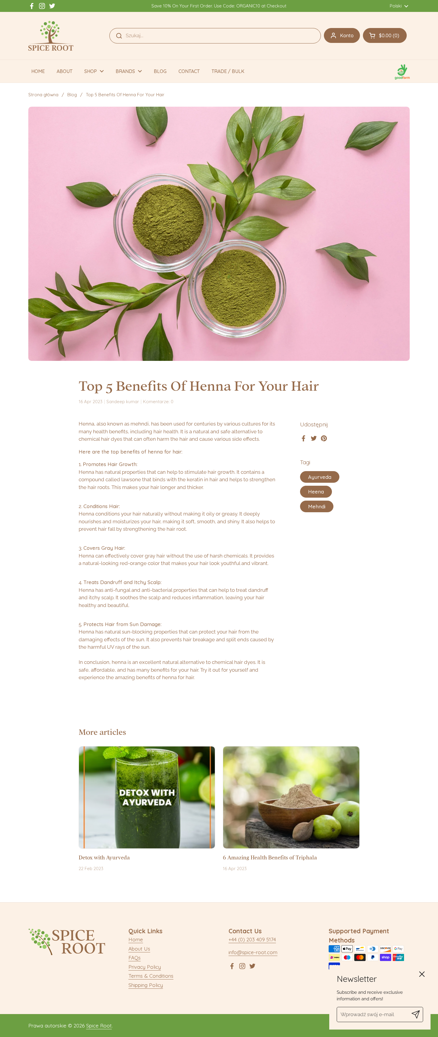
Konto (347, 35)
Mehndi (316, 506)
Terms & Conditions (150, 976)
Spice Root (99, 1025)
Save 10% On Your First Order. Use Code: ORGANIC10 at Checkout (218, 6)
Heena (316, 492)
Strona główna (43, 94)
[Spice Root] (51, 36)
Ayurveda (319, 477)
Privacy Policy (144, 967)
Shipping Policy (145, 985)
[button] (385, 35)
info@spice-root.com (253, 952)
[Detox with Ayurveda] (147, 797)
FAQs (134, 957)
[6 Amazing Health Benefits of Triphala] (291, 797)
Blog (72, 94)
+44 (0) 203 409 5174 (252, 939)
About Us (139, 949)
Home (135, 939)
